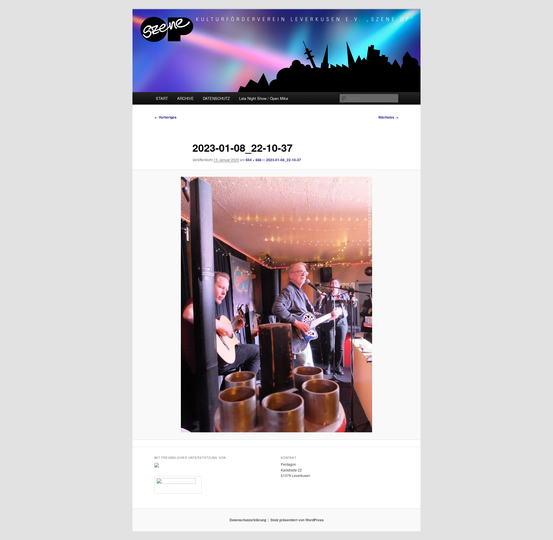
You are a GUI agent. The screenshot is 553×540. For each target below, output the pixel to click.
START (162, 98)
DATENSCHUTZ (216, 98)
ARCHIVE (185, 98)
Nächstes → (388, 117)
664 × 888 (254, 159)
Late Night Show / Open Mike (263, 98)
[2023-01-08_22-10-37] (276, 304)
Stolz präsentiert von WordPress (297, 519)
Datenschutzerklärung (248, 519)
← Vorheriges (165, 117)
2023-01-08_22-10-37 (283, 159)
